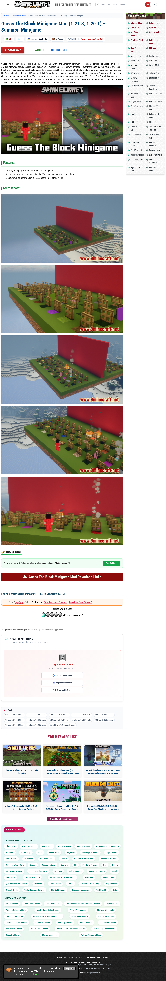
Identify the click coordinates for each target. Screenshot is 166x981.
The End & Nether (58, 890)
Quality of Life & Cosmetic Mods (63, 725)
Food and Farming (89, 865)
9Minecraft (81, 973)
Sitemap (106, 957)
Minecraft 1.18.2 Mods (14, 720)
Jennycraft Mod (137, 155)
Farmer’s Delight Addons (16, 910)
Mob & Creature (75, 871)
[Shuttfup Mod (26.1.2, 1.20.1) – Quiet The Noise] (22, 755)
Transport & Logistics (81, 890)
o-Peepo (59, 39)
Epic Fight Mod (155, 78)
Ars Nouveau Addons (39, 929)
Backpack (10, 853)
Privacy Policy (93, 957)
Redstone (38, 884)
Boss (40, 853)
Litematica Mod (155, 93)
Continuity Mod (137, 159)
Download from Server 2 (80, 602)
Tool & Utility (101, 890)
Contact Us (61, 957)
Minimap (58, 871)
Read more (38, 974)
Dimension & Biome (109, 859)
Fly (75, 865)
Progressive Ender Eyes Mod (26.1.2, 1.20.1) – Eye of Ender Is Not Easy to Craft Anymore (62, 808)
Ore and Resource (32, 877)
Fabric (83, 39)
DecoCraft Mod (137, 106)
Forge (89, 39)
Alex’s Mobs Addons (108, 922)
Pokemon (89, 877)
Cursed (64, 859)
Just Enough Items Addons (104, 929)
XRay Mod (135, 73)
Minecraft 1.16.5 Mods (82, 715)
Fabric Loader (155, 23)
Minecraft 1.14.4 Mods (37, 715)
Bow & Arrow (54, 853)
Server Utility (55, 884)
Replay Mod (136, 122)
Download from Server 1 (55, 602)
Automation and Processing (107, 846)
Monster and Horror (97, 871)
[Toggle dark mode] (155, 4)
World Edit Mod (155, 101)
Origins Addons (112, 904)
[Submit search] (147, 4)
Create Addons (12, 904)
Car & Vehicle (11, 859)
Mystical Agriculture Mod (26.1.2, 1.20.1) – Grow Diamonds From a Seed (62, 772)
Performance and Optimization (62, 877)
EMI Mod (152, 48)
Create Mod (154, 65)
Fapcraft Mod (154, 150)
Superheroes (111, 884)
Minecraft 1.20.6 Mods (104, 720)
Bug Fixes (71, 853)
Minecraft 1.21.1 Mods (14, 725)
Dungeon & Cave (48, 865)
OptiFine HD (154, 28)
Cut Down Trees (46, 859)
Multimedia (10, 877)
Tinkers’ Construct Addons (16, 922)
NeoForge (95, 39)
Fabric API (135, 28)
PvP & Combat (108, 877)
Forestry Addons (65, 922)
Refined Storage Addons (91, 935)
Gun (104, 865)
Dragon (33, 865)
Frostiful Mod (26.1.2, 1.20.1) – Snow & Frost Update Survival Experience (103, 772)
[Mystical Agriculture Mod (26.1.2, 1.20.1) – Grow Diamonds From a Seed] (62, 756)
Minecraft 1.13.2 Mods (14, 715)
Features (38, 50)
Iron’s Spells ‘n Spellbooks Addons (71, 929)
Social (70, 884)
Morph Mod (154, 122)
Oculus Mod (154, 60)
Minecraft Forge (137, 23)
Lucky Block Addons (79, 916)
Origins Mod (136, 101)
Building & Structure (90, 853)
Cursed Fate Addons (78, 910)
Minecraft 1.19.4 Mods (59, 720)
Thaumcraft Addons (106, 916)
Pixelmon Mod (137, 40)
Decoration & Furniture (83, 859)
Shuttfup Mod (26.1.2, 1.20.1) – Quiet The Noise (21, 772)
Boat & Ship (25, 853)
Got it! (69, 969)
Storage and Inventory (90, 884)
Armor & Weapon (83, 846)
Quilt (101, 39)
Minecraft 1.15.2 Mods (59, 715)
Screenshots (58, 50)
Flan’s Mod (135, 114)
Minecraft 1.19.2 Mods (37, 720)
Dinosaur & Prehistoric (15, 865)
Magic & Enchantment (38, 871)
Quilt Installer (155, 32)
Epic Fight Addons (53, 904)
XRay (115, 890)
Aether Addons (86, 922)
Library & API (11, 846)
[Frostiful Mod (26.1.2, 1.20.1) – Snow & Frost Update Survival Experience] (103, 755)
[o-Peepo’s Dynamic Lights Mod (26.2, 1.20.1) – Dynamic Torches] (22, 791)
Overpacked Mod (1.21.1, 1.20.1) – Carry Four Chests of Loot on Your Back (103, 808)
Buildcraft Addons (42, 922)
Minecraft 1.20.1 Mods (82, 720)
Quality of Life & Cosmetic (16, 884)
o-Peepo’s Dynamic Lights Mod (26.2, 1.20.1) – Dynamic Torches (21, 807)
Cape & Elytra (111, 853)
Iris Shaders (136, 56)
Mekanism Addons (49, 935)
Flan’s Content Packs (14, 916)
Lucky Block (154, 56)
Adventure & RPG (29, 846)
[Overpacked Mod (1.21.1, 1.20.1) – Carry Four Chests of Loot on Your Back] (103, 791)
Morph (114, 871)
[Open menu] (8, 4)
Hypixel (115, 865)
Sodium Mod (136, 60)
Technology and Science (34, 890)
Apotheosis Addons (14, 929)
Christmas (28, 859)
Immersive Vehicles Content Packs (47, 916)
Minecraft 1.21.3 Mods (37, 725)
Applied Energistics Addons (48, 910)
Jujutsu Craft (154, 73)
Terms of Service (76, 957)
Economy (64, 865)
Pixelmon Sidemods (105, 910)
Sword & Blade (12, 890)
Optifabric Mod (137, 85)
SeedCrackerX (136, 150)
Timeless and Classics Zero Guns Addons (83, 904)
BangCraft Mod (155, 155)
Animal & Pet (47, 846)
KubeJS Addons (12, 935)
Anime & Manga (64, 846)
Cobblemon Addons (32, 904)
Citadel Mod (136, 134)
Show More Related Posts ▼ (62, 819)
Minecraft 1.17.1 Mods (104, 715)
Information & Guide (14, 871)
